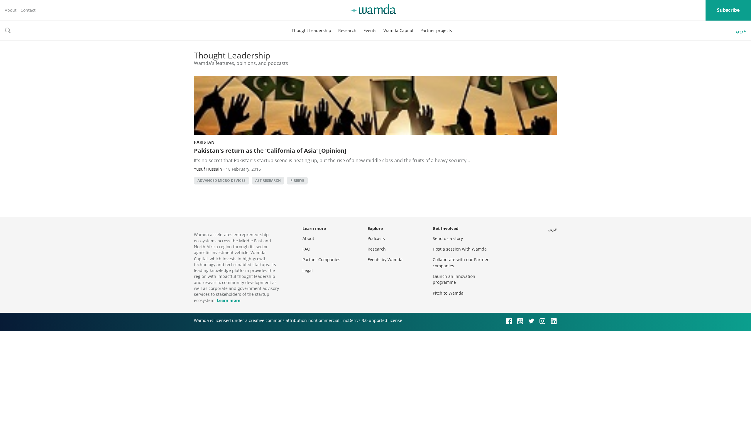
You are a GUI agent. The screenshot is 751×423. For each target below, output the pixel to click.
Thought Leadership (311, 30)
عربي (741, 30)
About (10, 10)
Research (347, 30)
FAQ (306, 249)
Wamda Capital (398, 30)
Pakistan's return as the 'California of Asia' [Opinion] (270, 151)
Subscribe (728, 10)
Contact (28, 10)
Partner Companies (321, 259)
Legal (307, 270)
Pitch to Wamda (448, 293)
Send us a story (448, 238)
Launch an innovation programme (454, 279)
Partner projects (436, 30)
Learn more (228, 300)
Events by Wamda (385, 259)
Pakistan (204, 142)
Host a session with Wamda (460, 249)
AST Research (268, 180)
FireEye (297, 180)
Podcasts (376, 238)
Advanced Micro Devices (221, 180)
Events (369, 30)
